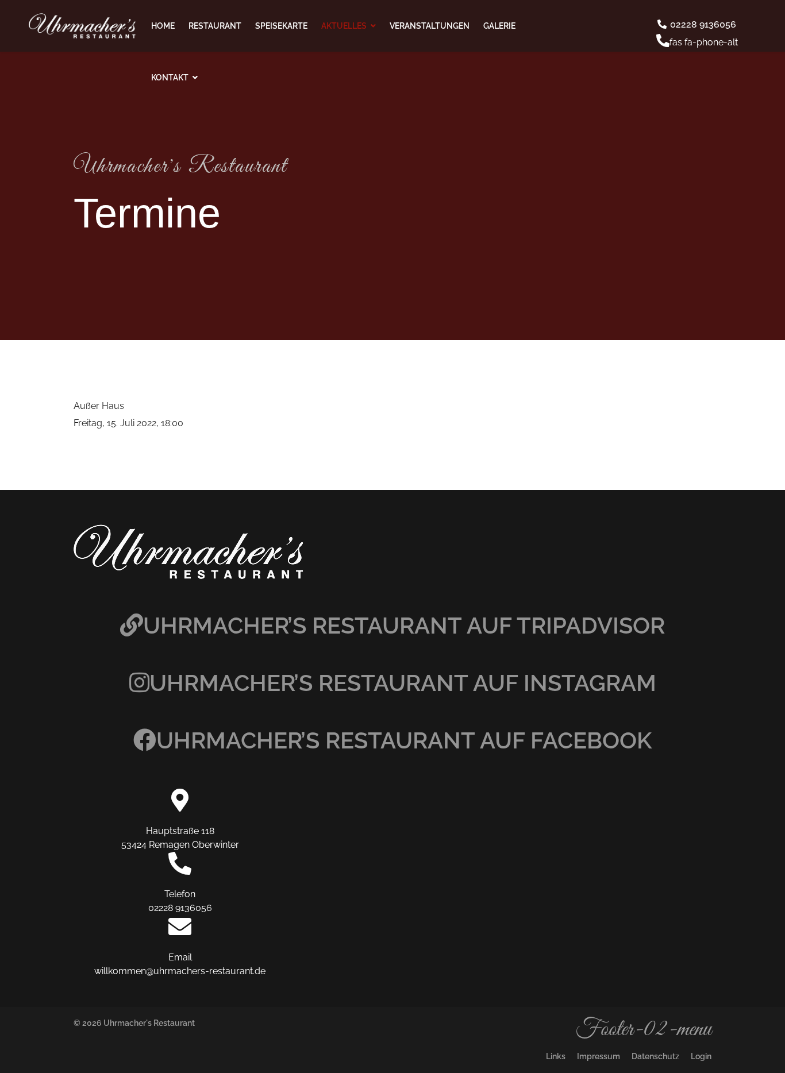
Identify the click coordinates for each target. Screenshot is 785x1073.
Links (555, 1056)
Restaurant (214, 25)
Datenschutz (655, 1056)
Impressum (598, 1056)
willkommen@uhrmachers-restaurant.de (179, 971)
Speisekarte (281, 25)
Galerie (499, 25)
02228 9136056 (702, 24)
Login (701, 1056)
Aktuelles (344, 25)
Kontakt (169, 77)
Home (163, 25)
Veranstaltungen (430, 25)
